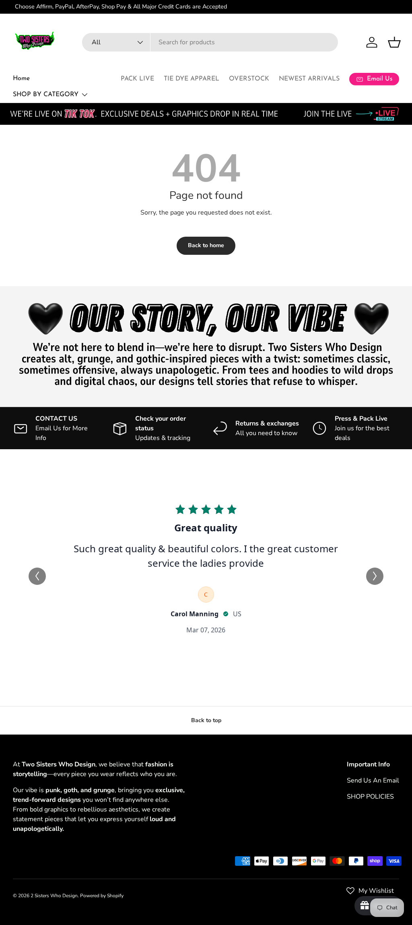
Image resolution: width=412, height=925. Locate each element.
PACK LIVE (137, 79)
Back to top (206, 720)
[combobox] (210, 42)
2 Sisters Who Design (54, 895)
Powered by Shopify (102, 895)
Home (21, 78)
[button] (394, 42)
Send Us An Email (373, 780)
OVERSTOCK (249, 79)
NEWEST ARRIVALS (309, 79)
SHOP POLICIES (370, 796)
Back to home (206, 245)
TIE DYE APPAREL (191, 79)
